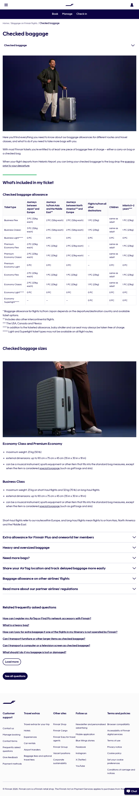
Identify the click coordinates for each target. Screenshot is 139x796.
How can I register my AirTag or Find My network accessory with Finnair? (47, 618)
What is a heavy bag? (16, 625)
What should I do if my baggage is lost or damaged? (34, 652)
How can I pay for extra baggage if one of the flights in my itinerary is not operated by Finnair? (60, 632)
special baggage (49, 468)
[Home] (69, 5)
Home (6, 23)
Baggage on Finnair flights (24, 23)
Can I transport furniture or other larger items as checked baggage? (44, 638)
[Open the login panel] (131, 5)
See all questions (15, 676)
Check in (81, 13)
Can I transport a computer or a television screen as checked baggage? (46, 645)
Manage (67, 13)
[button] (6, 5)
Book (55, 13)
